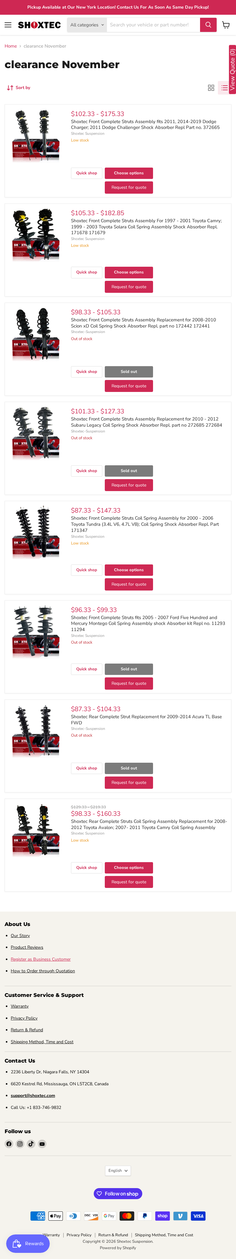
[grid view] (211, 88)
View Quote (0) (232, 70)
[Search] (208, 25)
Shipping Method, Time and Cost (42, 1042)
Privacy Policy (24, 1018)
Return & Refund (27, 1030)
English (115, 1170)
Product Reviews (27, 947)
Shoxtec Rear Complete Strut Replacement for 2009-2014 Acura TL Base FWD (146, 720)
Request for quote (129, 187)
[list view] (224, 88)
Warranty (20, 1006)
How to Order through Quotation (43, 971)
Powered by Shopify (118, 1248)
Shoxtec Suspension (87, 133)
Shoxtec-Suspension (88, 331)
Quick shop (86, 173)
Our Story (20, 936)
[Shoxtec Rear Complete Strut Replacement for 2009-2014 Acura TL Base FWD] (35, 730)
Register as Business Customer (41, 959)
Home (11, 46)
